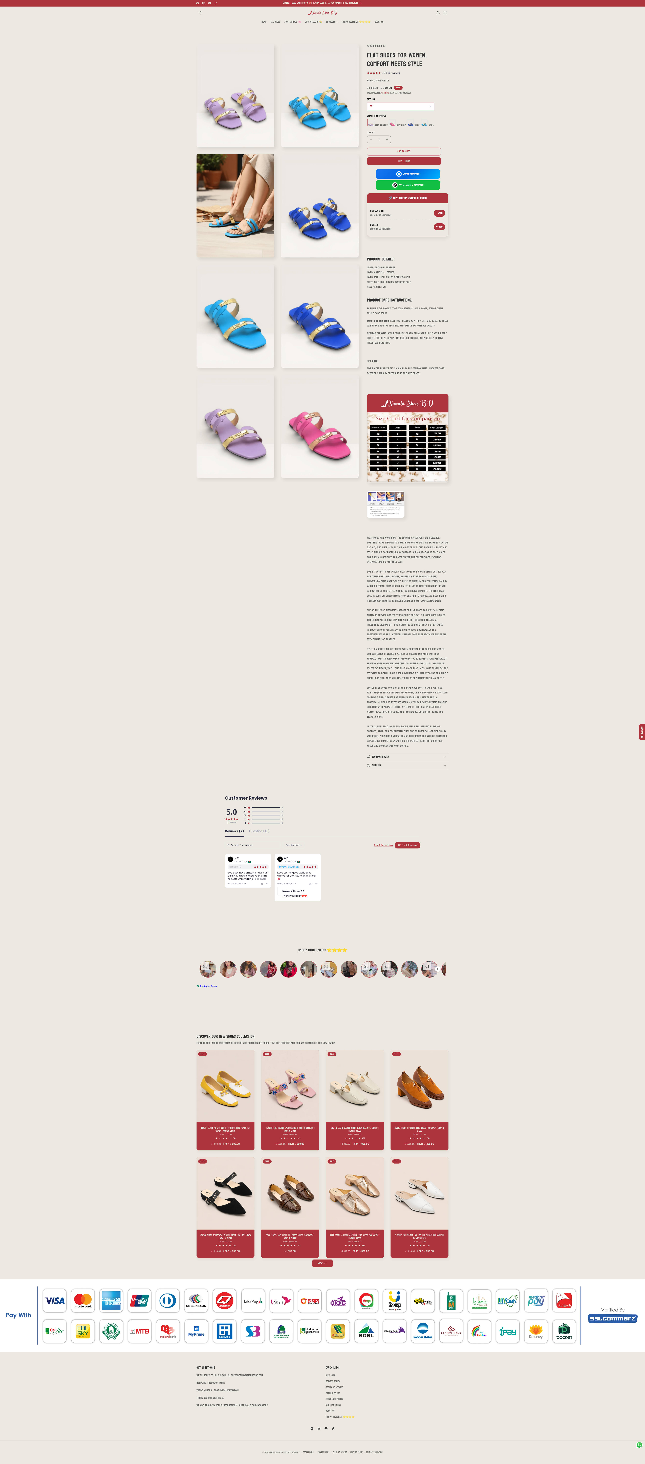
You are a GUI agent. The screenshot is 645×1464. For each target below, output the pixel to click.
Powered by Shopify (292, 1452)
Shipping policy (356, 1452)
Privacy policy (323, 1452)
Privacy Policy (333, 1381)
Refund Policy (333, 1393)
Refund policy (308, 1452)
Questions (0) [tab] (259, 831)
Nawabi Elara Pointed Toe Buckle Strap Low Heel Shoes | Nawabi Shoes (225, 1237)
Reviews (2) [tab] (234, 831)
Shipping (385, 93)
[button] (200, 12)
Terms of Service (334, 1387)
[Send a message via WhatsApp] (639, 1445)
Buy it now (404, 161)
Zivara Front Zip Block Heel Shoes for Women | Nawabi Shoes (419, 1129)
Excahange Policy (334, 1399)
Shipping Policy (333, 1405)
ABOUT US (330, 1411)
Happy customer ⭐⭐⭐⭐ (340, 1417)
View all (322, 1263)
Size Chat (330, 1375)
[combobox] (294, 845)
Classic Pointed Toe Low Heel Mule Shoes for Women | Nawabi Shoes (419, 1237)
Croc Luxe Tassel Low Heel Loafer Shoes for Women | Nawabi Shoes (290, 1237)
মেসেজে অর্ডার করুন (411, 173)
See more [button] (260, 879)
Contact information (374, 1452)
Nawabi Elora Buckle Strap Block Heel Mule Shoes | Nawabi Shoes (355, 1129)
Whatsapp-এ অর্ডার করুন (411, 185)
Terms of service (340, 1452)
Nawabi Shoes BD (276, 1452)
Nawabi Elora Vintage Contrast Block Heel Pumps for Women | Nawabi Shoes (225, 1129)
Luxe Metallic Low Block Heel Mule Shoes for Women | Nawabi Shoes (354, 1237)
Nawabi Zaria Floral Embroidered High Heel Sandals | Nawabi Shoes (290, 1129)
